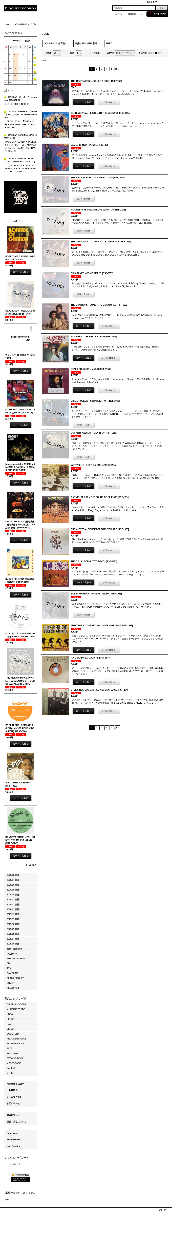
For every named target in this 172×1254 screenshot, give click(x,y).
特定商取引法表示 (15, 1084)
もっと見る (31, 865)
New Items (12, 1133)
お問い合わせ (13, 1103)
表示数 (48, 53)
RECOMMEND (14, 1139)
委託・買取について (16, 1121)
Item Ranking (13, 1146)
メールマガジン (14, 1097)
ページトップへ (161, 1210)
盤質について (13, 1115)
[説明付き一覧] (159, 53)
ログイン (119, 14)
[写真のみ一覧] (151, 53)
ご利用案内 (12, 1090)
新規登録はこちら (135, 14)
